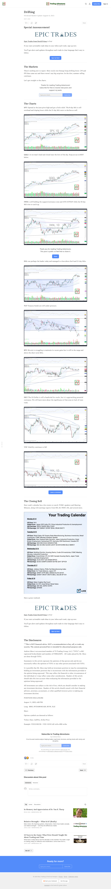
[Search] (86, 4)
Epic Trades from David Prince (35, 41)
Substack (47, 885)
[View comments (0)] (31, 23)
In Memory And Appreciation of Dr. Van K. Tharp (44, 809)
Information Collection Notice (55, 751)
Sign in (105, 4)
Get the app (64, 881)
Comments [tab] (28, 783)
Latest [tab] (30, 804)
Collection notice (73, 876)
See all (27, 850)
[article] (55, 813)
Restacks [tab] (35, 783)
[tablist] (31, 782)
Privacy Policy (68, 751)
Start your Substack (51, 881)
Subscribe (96, 4)
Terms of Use (64, 749)
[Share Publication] (89, 4)
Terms (65, 876)
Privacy (61, 876)
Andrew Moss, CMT (36, 812)
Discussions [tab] (37, 804)
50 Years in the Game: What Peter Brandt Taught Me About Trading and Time (45, 836)
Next (81, 770)
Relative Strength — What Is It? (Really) (40, 821)
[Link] (21, 27)
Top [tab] (26, 804)
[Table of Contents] (2, 444)
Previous (30, 770)
